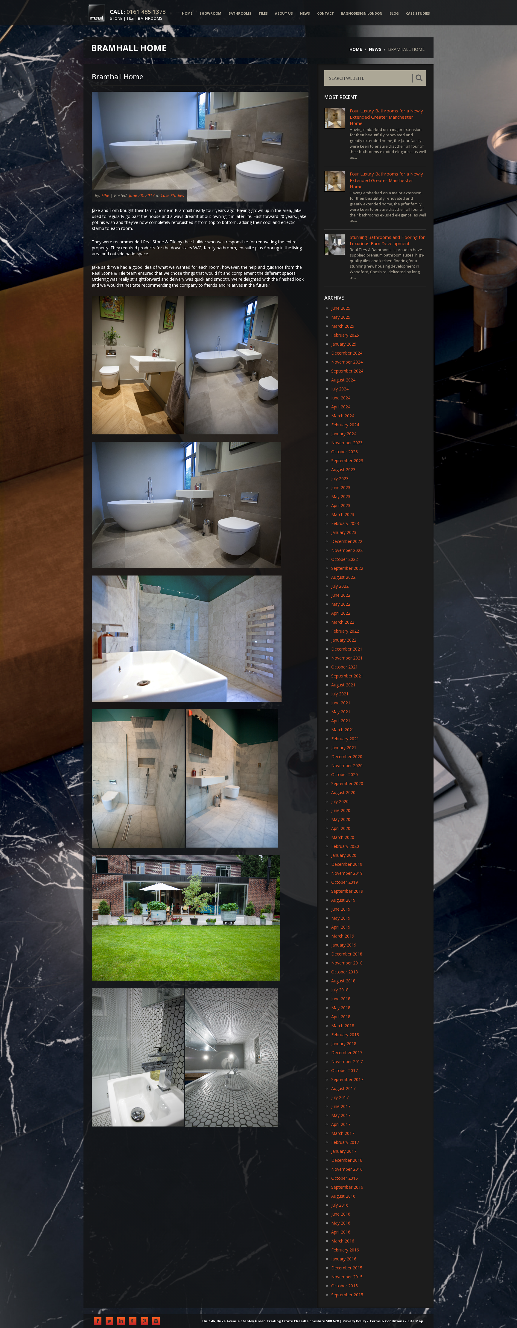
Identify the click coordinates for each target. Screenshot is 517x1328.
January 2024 (343, 433)
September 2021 (347, 676)
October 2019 (344, 882)
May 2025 (340, 317)
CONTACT (325, 13)
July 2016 (340, 1205)
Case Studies (172, 195)
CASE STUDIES (418, 13)
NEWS (305, 13)
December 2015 (346, 1268)
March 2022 (342, 622)
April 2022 (340, 613)
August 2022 (343, 577)
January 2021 (343, 747)
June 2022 (340, 595)
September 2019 (347, 891)
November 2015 (347, 1277)
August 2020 (343, 792)
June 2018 (340, 999)
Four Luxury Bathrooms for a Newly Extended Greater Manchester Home (386, 117)
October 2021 (344, 667)
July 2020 (340, 801)
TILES (263, 13)
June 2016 (340, 1214)
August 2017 (343, 1088)
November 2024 (347, 362)
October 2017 (344, 1070)
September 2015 (347, 1295)
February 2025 (345, 335)
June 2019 (340, 909)
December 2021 (346, 649)
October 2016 (344, 1178)
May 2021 (340, 712)
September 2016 (347, 1187)
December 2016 (346, 1160)
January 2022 (343, 640)
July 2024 (340, 389)
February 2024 (345, 425)
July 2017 (340, 1097)
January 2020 (343, 855)
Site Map (415, 1321)
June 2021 (340, 703)
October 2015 (344, 1286)
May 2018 (340, 1007)
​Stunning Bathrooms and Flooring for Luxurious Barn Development (387, 240)
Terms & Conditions (386, 1321)
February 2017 (345, 1142)
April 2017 (340, 1124)
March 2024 (342, 416)
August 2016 (343, 1196)
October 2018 (344, 972)
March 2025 (342, 326)
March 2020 (342, 837)
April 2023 (340, 505)
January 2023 (343, 532)
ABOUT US (284, 13)
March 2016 (342, 1241)
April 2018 (340, 1016)
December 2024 (346, 353)
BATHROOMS (240, 13)
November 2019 (347, 873)
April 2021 (340, 720)
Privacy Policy (354, 1321)
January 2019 (343, 945)
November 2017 (347, 1061)
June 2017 (340, 1106)
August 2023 (343, 469)
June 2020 (340, 810)
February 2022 (345, 631)
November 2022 (347, 550)
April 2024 (340, 407)
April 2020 (340, 828)
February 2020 (345, 846)
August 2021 (343, 685)
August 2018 (343, 981)
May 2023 (340, 496)
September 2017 (347, 1079)
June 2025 (340, 308)
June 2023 (340, 487)
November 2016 (347, 1169)
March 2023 (342, 514)
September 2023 (347, 460)
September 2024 (347, 371)
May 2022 (340, 604)
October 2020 (344, 774)
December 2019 (346, 864)
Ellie (105, 195)
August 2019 (343, 900)
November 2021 (347, 658)
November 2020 (347, 765)
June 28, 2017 (142, 195)
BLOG (394, 13)
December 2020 (346, 756)
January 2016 (343, 1259)
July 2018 (340, 990)
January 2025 (343, 344)
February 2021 (345, 738)
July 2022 (340, 586)
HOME (187, 13)
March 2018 (342, 1025)
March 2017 (342, 1133)
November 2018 (347, 963)
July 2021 (340, 694)
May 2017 (340, 1115)
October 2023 (344, 451)
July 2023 (340, 478)
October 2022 (344, 559)
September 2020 (347, 783)
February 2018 (345, 1034)
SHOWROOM (210, 13)
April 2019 (340, 927)
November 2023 (347, 442)
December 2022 (346, 541)
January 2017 (343, 1151)
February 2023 (345, 523)
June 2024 (340, 398)
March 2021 (342, 729)
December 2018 (346, 954)
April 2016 (340, 1232)
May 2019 (340, 918)
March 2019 (342, 936)
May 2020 (340, 819)
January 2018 (343, 1043)
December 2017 (346, 1052)
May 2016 (340, 1223)
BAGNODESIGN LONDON (361, 13)
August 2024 (343, 380)
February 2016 (345, 1250)
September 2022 (347, 568)
